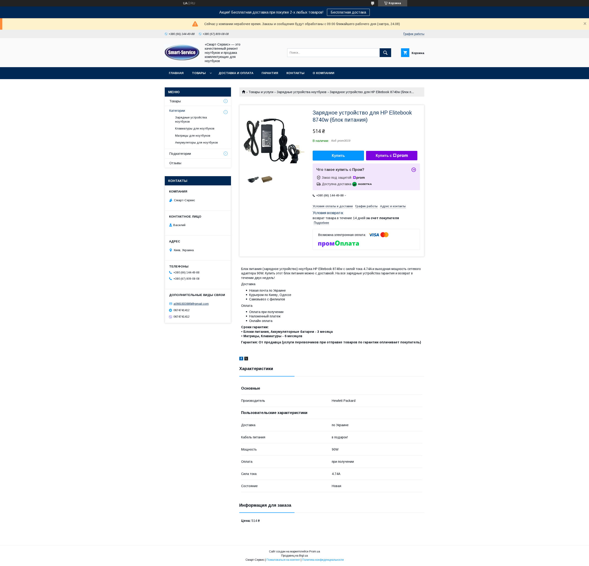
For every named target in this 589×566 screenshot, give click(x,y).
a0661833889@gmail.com (191, 303)
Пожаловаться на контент (283, 559)
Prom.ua (314, 551)
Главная (176, 73)
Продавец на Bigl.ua (294, 555)
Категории (177, 110)
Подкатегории (180, 153)
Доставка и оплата (236, 73)
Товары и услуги (260, 92)
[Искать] (385, 52)
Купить (338, 156)
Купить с (384, 156)
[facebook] (241, 359)
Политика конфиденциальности (323, 559)
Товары (199, 73)
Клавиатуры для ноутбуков (194, 128)
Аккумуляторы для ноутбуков (196, 142)
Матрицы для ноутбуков (192, 135)
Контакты (295, 73)
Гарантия (270, 73)
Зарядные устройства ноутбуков (301, 92)
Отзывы (175, 163)
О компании (323, 73)
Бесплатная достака (348, 12)
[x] (246, 359)
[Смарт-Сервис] (182, 59)
